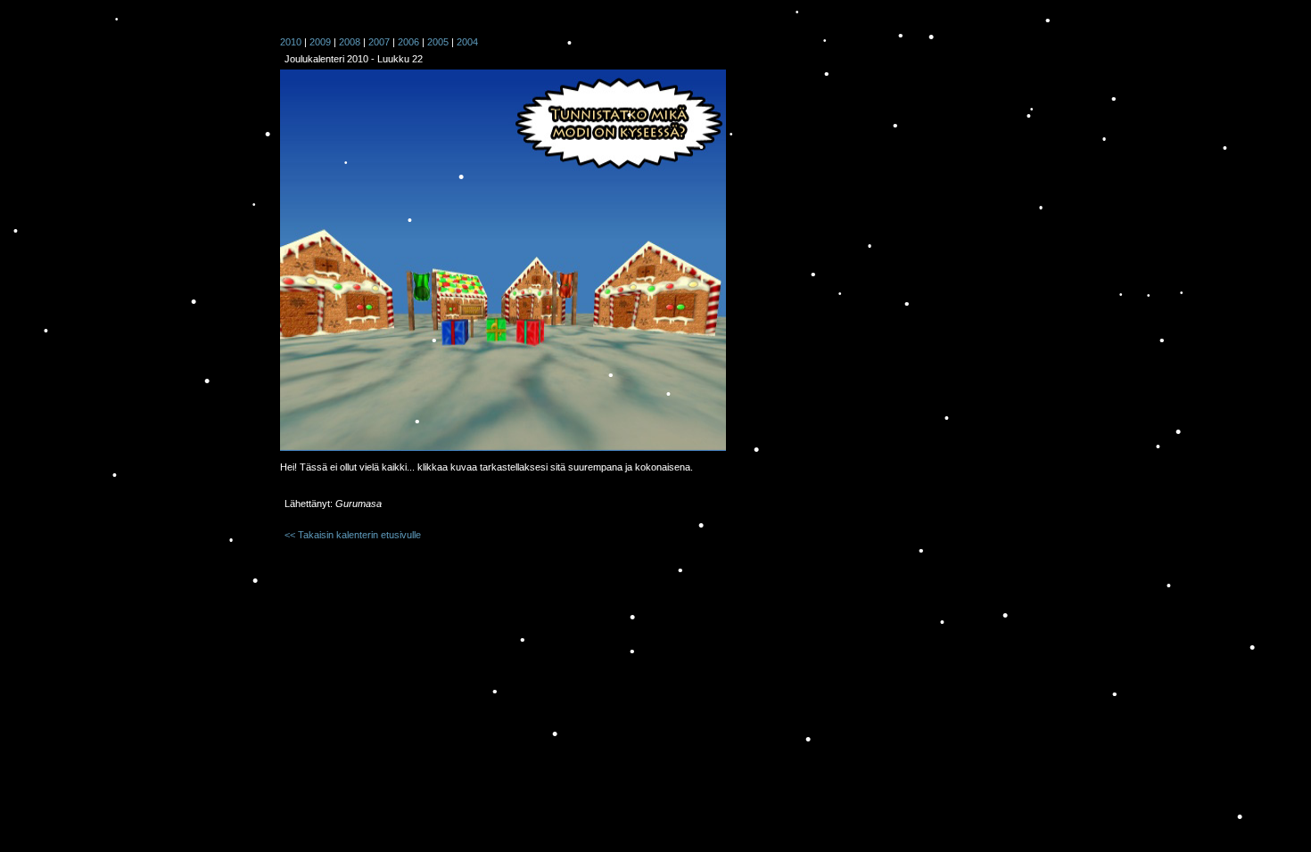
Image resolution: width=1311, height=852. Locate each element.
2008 (349, 42)
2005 (438, 42)
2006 (408, 42)
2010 (290, 42)
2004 (467, 42)
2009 (320, 42)
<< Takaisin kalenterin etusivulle (352, 534)
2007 (379, 42)
